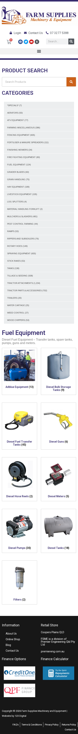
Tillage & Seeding (17, 276)
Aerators (12, 113)
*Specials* (13, 105)
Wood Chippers (16, 320)
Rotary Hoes (14, 246)
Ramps (10, 231)
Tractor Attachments (20, 283)
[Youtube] (31, 41)
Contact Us (12, 650)
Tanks (10, 268)
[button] (39, 51)
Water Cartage (16, 305)
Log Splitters (15, 201)
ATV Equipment (15, 120)
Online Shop (13, 639)
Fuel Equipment (16, 164)
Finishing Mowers (17, 150)
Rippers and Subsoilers (20, 239)
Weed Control (15, 313)
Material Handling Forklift (23, 209)
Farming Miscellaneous (21, 127)
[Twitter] (26, 41)
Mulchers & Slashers (19, 216)
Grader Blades (16, 172)
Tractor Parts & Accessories (24, 290)
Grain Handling (16, 179)
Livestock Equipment (19, 194)
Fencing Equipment (18, 135)
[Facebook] (20, 41)
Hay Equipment (15, 187)
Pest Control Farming (20, 224)
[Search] (71, 41)
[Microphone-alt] (37, 41)
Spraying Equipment (18, 253)
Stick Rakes (14, 261)
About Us (11, 633)
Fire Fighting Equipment (21, 157)
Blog (8, 644)
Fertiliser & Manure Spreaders (25, 142)
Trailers (12, 298)
